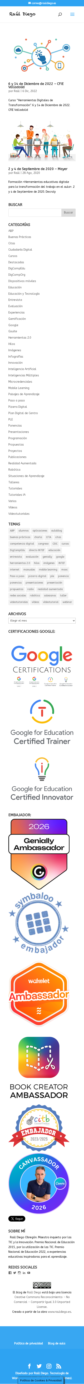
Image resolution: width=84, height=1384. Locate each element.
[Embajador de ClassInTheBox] (39, 1150)
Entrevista (15, 300)
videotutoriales (19, 602)
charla (38, 537)
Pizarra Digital (17, 407)
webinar (67, 602)
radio (30, 589)
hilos (36, 563)
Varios (12, 501)
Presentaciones (18, 432)
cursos (65, 543)
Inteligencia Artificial (22, 369)
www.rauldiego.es (59, 1312)
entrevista (16, 556)
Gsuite (12, 331)
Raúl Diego (34, 1292)
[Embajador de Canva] (39, 1213)
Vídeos (12, 507)
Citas (11, 243)
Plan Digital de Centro (23, 413)
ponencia (63, 576)
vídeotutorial (51, 602)
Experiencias (16, 312)
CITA (48, 537)
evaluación (32, 556)
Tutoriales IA (16, 495)
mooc (64, 569)
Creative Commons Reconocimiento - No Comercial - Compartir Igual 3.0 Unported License (42, 1302)
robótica (35, 595)
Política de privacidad (28, 1343)
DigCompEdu (16, 268)
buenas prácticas (20, 537)
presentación (54, 582)
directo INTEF (36, 550)
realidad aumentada (50, 589)
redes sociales (18, 595)
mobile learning (48, 569)
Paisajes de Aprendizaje (24, 394)
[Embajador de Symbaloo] (39, 955)
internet (14, 569)
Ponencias (15, 425)
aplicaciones (40, 530)
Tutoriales (15, 488)
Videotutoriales (19, 514)
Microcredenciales (20, 382)
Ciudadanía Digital (20, 249)
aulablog (56, 530)
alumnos (24, 530)
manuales (29, 569)
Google (13, 325)
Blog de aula (56, 1343)
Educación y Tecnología (24, 294)
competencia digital (22, 543)
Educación (15, 287)
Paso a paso (16, 400)
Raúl (17, 91)
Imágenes (14, 350)
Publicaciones (17, 457)
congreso (43, 543)
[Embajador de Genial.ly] (39, 888)
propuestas (16, 589)
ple (52, 576)
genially (47, 556)
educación (54, 550)
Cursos (12, 256)
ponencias (16, 582)
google (60, 556)
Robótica (14, 469)
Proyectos (15, 451)
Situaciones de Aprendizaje (26, 476)
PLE (10, 419)
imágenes (48, 563)
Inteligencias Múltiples (23, 375)
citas (58, 537)
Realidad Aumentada (22, 463)
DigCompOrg (16, 275)
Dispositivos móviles (22, 281)
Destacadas (16, 262)
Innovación (15, 363)
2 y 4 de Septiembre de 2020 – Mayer (37, 169)
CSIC (55, 543)
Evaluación (15, 306)
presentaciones (34, 582)
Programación (17, 438)
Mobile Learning (18, 388)
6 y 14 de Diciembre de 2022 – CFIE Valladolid (36, 85)
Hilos (11, 344)
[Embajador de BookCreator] (39, 1102)
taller (63, 595)
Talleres (13, 482)
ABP (11, 231)
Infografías (15, 356)
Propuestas (16, 444)
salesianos (50, 595)
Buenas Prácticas (19, 237)
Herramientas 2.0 (19, 337)
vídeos (35, 602)
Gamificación (17, 319)
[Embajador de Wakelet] (39, 1028)
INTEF (62, 563)
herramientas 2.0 (20, 563)
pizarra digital (37, 576)
